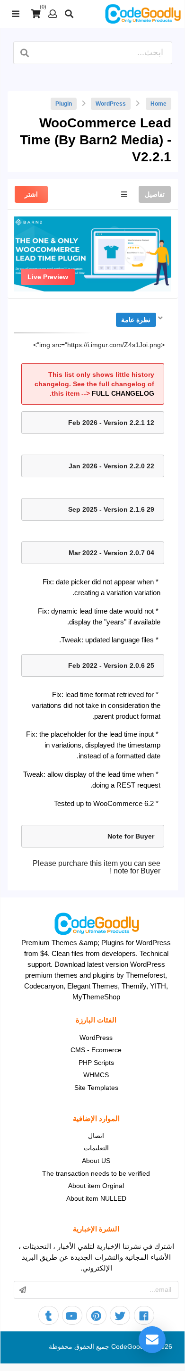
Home (158, 103)
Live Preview (47, 277)
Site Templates (96, 1087)
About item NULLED (96, 1198)
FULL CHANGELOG (123, 393)
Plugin (63, 103)
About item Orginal (96, 1185)
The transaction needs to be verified (96, 1173)
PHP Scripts (96, 1062)
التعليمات (96, 1148)
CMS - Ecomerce (96, 1050)
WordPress (111, 103)
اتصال (96, 1135)
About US (96, 1160)
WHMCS (96, 1075)
